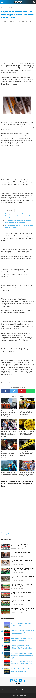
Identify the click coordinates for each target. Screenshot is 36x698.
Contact (10, 690)
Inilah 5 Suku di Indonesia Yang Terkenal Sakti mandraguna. (20, 545)
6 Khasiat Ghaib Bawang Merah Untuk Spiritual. (22, 577)
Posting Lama (29, 534)
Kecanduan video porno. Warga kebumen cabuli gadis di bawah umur (26, 474)
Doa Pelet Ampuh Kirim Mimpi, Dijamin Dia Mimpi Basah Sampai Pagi (22, 655)
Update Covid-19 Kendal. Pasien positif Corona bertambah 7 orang (27, 433)
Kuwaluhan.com (22, 695)
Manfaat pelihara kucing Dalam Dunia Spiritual (22, 561)
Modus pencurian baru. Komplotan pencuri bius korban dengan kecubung (8, 413)
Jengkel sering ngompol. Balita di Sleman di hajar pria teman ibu (26, 412)
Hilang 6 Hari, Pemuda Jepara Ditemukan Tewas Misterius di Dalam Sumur (18, 221)
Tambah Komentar (28, 21)
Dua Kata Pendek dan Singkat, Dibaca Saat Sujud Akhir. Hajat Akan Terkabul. (22, 569)
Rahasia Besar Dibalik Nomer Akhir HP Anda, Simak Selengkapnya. (22, 609)
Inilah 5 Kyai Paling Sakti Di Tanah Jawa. (21, 553)
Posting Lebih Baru (7, 534)
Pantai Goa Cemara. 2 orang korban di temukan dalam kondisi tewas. (9, 474)
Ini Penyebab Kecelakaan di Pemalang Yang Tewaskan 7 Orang (19, 226)
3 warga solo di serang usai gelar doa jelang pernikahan (26, 453)
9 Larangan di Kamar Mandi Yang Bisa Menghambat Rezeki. (22, 593)
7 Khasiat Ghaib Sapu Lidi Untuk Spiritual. (20, 601)
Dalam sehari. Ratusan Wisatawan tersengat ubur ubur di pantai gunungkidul (8, 454)
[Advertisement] (18, 42)
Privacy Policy (20, 690)
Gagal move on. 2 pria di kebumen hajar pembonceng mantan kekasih (8, 434)
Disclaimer (30, 690)
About (4, 690)
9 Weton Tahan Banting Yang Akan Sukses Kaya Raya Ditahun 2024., (21, 585)
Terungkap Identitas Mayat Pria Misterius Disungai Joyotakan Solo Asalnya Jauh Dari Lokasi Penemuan (18, 216)
